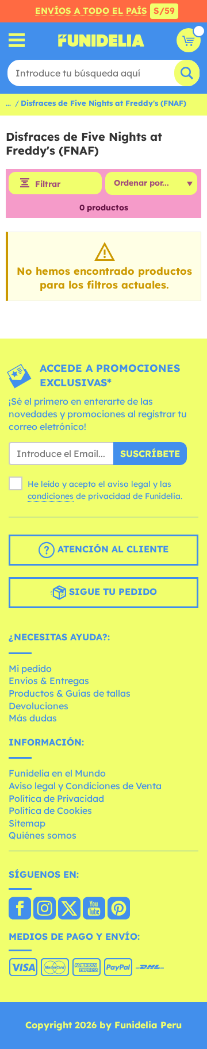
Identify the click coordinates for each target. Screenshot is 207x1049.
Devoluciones (38, 706)
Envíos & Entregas (49, 680)
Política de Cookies (50, 810)
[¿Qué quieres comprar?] (17, 40)
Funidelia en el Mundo (57, 773)
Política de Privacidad (56, 798)
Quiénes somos (42, 835)
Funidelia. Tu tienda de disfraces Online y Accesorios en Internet (101, 40)
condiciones (51, 496)
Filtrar (47, 184)
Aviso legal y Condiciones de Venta (85, 785)
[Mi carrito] (189, 40)
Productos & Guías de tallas (70, 693)
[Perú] (20, 909)
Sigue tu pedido (111, 591)
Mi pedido (30, 668)
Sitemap (27, 823)
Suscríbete (150, 453)
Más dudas (33, 718)
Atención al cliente (111, 549)
